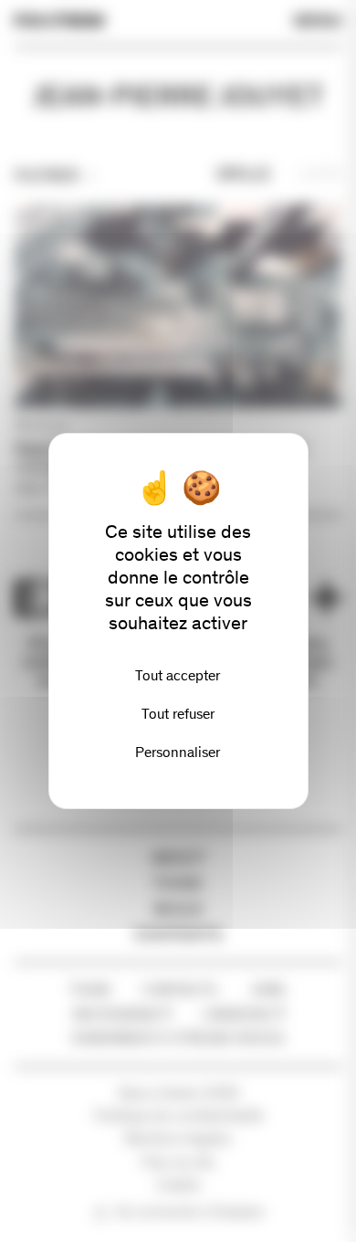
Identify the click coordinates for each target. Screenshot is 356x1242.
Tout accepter (177, 675)
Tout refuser (178, 713)
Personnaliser (177, 752)
